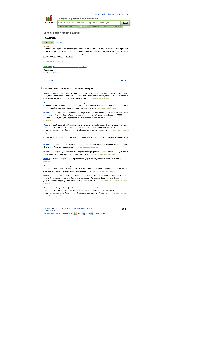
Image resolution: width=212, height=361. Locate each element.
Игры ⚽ (118, 27)
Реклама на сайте (86, 208)
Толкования (83, 27)
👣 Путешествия (50, 210)
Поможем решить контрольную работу (70, 67)
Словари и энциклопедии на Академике (77, 18)
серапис (56, 73)
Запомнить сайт (99, 14)
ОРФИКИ (50, 81)
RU (127, 14)
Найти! (125, 23)
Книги (106, 27)
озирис (49, 73)
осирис (46, 137)
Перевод (58, 43)
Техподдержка (75, 208)
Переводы (95, 27)
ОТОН (123, 81)
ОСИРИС (47, 113)
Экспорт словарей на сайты (52, 213)
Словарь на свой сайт (116, 14)
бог (44, 73)
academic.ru (49, 26)
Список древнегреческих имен (67, 27)
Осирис (46, 93)
